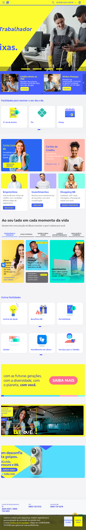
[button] (14, 117)
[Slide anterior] (76, 69)
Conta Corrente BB (11, 147)
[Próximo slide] (84, 69)
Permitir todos (78, 521)
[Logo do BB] (7, 2)
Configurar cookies (68, 521)
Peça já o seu (51, 164)
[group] (43, 37)
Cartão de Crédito (52, 148)
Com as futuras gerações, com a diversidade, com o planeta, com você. (21, 379)
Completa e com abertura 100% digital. (10, 154)
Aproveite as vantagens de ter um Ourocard (54, 156)
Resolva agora (10, 165)
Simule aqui (9, 208)
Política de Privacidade (19, 523)
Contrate (24, 89)
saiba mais (11, 386)
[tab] (25, 68)
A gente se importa (14, 374)
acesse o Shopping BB (70, 205)
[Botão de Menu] (3, 2)
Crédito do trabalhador (22, 34)
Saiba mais (37, 205)
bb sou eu (8, 415)
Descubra (66, 89)
